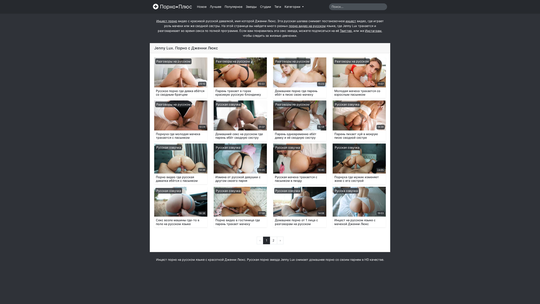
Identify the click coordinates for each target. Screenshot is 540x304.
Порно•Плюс (175, 7)
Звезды (251, 6)
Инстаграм (373, 31)
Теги (277, 6)
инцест (351, 21)
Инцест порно (166, 21)
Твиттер (346, 31)
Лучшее (215, 6)
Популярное (233, 6)
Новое (202, 6)
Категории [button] (293, 6)
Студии (265, 6)
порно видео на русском (307, 26)
